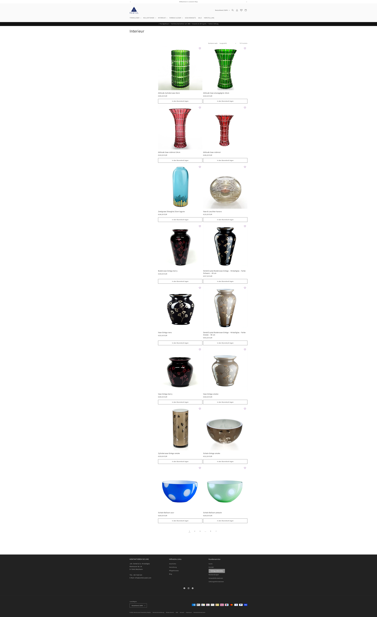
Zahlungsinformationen (216, 581)
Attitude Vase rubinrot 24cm (169, 152)
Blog (170, 574)
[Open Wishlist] (241, 10)
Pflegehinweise (174, 570)
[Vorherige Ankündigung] (130, 2)
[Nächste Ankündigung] (247, 2)
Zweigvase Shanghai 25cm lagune (171, 211)
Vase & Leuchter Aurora (212, 211)
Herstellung (173, 567)
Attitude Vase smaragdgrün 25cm (216, 93)
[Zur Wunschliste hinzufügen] (200, 48)
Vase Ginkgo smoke (210, 394)
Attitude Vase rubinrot (212, 152)
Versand (182, 612)
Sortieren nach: (213, 43)
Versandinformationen (216, 578)
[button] (135, 18)
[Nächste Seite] (216, 531)
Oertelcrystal (137, 612)
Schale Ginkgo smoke (211, 453)
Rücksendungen (214, 575)
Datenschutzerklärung (158, 612)
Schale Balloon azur (166, 512)
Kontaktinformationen (199, 612)
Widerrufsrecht (170, 612)
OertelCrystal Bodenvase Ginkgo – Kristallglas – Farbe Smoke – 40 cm (224, 333)
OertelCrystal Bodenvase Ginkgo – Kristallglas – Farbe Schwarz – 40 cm (224, 272)
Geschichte (172, 564)
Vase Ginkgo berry (165, 394)
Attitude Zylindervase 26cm (169, 93)
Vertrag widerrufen (217, 571)
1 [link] (189, 531)
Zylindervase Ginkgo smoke (169, 453)
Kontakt (211, 567)
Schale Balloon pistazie (212, 512)
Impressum (189, 612)
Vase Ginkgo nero (165, 332)
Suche (210, 564)
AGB (177, 612)
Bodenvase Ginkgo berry (167, 271)
